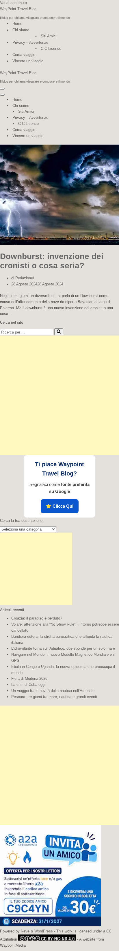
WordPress (43, 931)
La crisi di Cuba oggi (28, 684)
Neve (25, 931)
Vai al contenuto (13, 3)
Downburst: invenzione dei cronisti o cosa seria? (51, 261)
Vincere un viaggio (27, 61)
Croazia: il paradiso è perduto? (36, 618)
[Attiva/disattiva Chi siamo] (101, 105)
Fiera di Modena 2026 (29, 678)
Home (17, 23)
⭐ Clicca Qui (59, 506)
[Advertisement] (59, 395)
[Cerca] (58, 331)
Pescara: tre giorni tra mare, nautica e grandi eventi (54, 697)
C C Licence (51, 48)
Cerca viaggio (23, 54)
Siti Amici (49, 36)
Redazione (24, 278)
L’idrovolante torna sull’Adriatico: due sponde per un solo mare (63, 648)
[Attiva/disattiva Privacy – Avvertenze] (101, 117)
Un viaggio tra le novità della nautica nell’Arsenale (52, 690)
